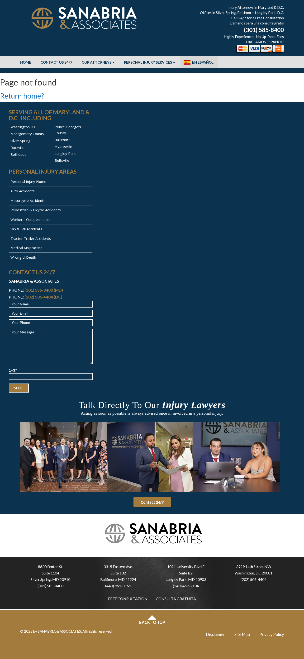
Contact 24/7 (152, 502)
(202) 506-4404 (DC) (43, 296)
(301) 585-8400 (264, 29)
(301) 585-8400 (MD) (43, 290)
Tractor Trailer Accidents (30, 238)
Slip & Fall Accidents (26, 229)
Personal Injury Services (148, 62)
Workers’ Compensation (30, 219)
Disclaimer (215, 634)
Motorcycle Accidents (27, 200)
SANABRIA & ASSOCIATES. (60, 631)
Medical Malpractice (26, 247)
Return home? (22, 95)
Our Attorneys (97, 62)
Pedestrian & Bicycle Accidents (35, 210)
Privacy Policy (271, 634)
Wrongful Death (23, 257)
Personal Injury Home (28, 181)
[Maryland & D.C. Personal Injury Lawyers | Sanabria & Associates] (84, 17)
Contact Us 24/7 (56, 62)
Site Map (242, 634)
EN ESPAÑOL (203, 62)
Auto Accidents (22, 191)
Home (25, 62)
